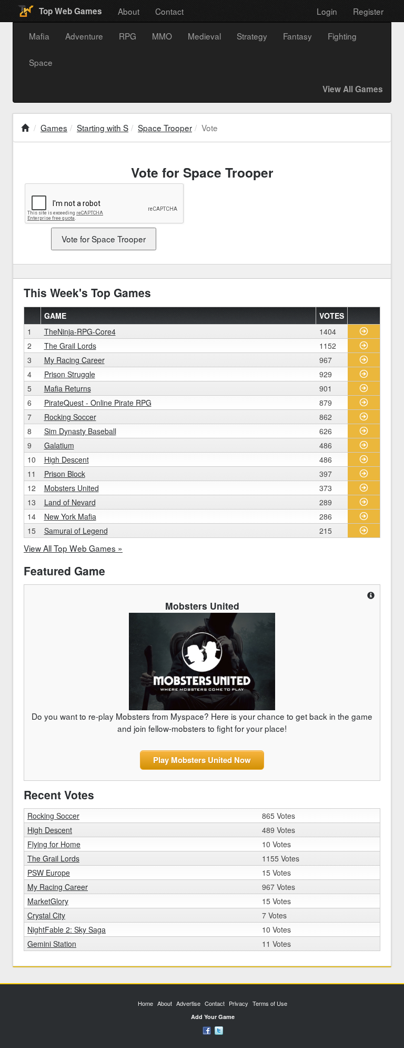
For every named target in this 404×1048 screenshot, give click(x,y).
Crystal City (46, 915)
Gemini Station (51, 943)
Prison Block (64, 473)
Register (368, 11)
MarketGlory (47, 901)
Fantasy (297, 36)
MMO (162, 36)
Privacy (238, 1003)
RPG (127, 36)
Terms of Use (269, 1003)
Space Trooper (165, 127)
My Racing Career (74, 360)
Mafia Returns (67, 388)
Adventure (84, 36)
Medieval (204, 36)
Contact (169, 11)
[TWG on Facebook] (207, 1029)
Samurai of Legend (76, 530)
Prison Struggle (69, 374)
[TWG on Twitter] (219, 1029)
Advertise (188, 1003)
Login (327, 11)
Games (54, 127)
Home (145, 1003)
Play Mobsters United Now (202, 760)
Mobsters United (71, 488)
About (128, 11)
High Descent (66, 459)
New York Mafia (70, 516)
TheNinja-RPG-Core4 (80, 331)
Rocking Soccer (70, 417)
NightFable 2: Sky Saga (66, 929)
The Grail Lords (70, 345)
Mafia (39, 36)
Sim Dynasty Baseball (80, 431)
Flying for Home (53, 844)
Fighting (342, 36)
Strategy (252, 36)
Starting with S (102, 127)
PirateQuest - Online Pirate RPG (98, 402)
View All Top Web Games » (73, 548)
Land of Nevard (70, 502)
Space (41, 62)
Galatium (59, 445)
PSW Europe (48, 872)
